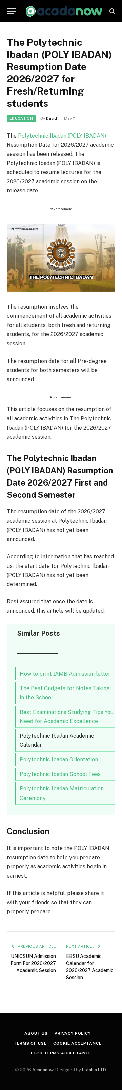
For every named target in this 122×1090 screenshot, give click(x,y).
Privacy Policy (73, 1033)
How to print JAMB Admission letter (65, 674)
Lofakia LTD (94, 1069)
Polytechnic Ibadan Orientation (59, 759)
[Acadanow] (64, 11)
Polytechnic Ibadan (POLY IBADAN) (62, 135)
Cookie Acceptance (77, 1043)
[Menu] (11, 11)
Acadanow (42, 1069)
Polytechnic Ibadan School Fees (60, 774)
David (51, 118)
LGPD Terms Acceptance (61, 1053)
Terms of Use (30, 1043)
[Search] (111, 11)
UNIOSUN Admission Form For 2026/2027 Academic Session (33, 963)
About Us (36, 1033)
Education (21, 118)
